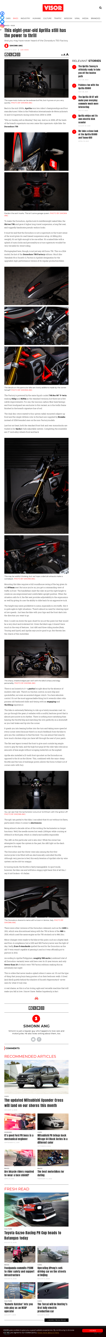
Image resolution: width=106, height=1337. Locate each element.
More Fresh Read (57, 1320)
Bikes (15, 18)
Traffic (57, 18)
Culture (47, 18)
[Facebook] (6, 54)
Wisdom (68, 18)
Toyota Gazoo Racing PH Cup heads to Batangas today (32, 1235)
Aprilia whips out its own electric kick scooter (88, 119)
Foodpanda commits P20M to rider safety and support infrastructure (19, 1271)
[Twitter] (2, 18)
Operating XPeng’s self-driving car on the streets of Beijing (51, 1271)
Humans (37, 18)
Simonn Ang (16, 46)
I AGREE (92, 1331)
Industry (25, 18)
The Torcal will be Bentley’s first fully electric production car (52, 1307)
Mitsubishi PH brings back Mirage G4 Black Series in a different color (52, 1138)
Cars (8, 18)
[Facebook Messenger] (14, 54)
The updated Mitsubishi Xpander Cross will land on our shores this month (33, 1102)
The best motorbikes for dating (50, 1173)
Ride (13, 25)
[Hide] (1, 30)
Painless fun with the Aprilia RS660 (88, 86)
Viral (77, 18)
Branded (95, 18)
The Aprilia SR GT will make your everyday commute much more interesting (88, 102)
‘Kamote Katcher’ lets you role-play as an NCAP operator (18, 1307)
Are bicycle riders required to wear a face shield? (19, 1173)
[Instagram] (18, 54)
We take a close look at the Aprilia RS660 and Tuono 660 (88, 134)
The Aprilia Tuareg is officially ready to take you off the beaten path (89, 71)
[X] (10, 54)
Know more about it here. (48, 1333)
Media (85, 18)
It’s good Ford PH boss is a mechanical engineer (18, 1137)
